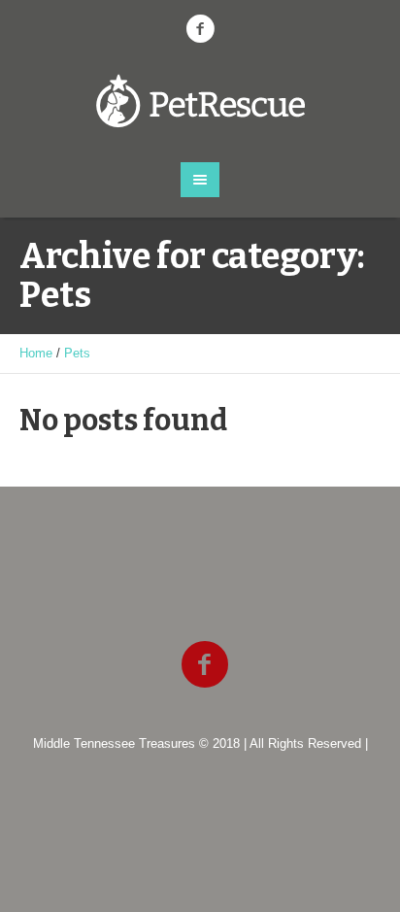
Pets (77, 353)
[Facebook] (200, 29)
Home (35, 353)
